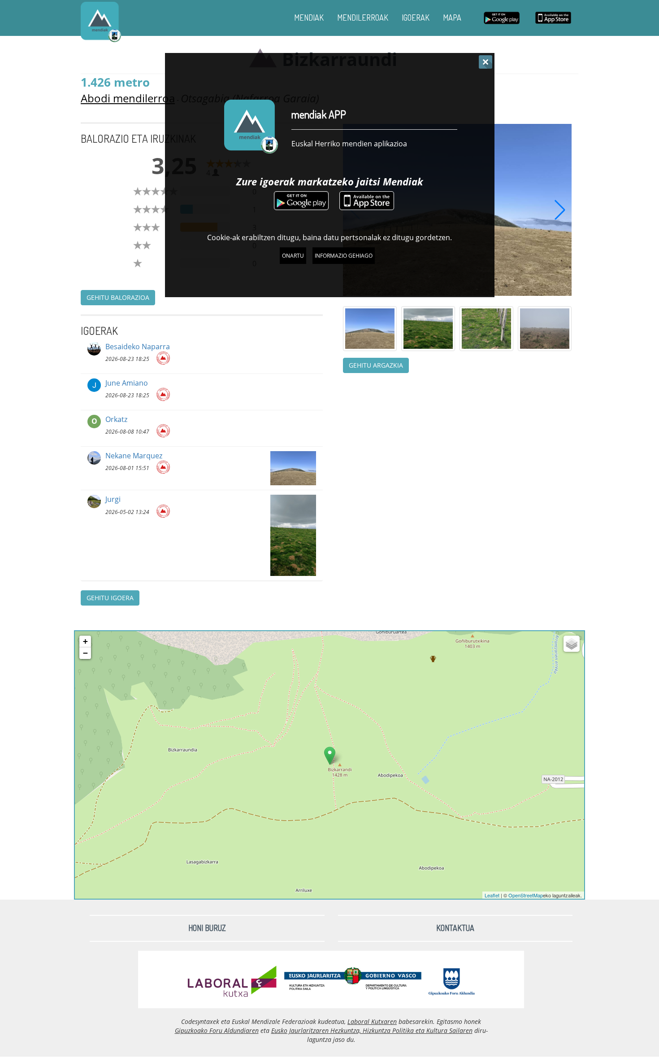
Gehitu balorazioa (118, 297)
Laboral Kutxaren (372, 1021)
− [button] (85, 653)
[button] (560, 210)
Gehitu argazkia (376, 365)
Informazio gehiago (344, 255)
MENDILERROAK (362, 17)
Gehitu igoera (110, 597)
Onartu (293, 255)
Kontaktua (455, 928)
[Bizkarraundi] (329, 756)
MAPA (452, 17)
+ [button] (85, 641)
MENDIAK (309, 17)
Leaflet (492, 895)
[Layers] (572, 644)
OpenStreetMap (525, 895)
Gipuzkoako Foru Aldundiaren (217, 1030)
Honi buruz (207, 928)
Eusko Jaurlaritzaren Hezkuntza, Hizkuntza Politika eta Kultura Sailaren (372, 1030)
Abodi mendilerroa (128, 98)
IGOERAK (415, 17)
